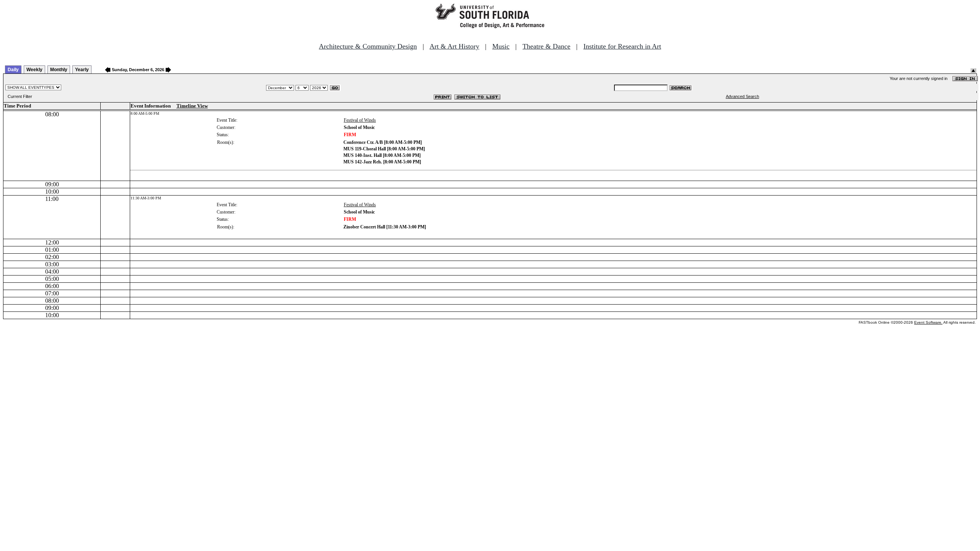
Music (501, 46)
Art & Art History (454, 46)
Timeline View (192, 106)
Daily (13, 69)
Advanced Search (742, 96)
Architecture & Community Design (368, 46)
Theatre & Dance (546, 46)
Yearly (82, 69)
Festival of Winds (360, 120)
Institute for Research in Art (622, 46)
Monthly (58, 69)
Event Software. (928, 322)
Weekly (34, 69)
